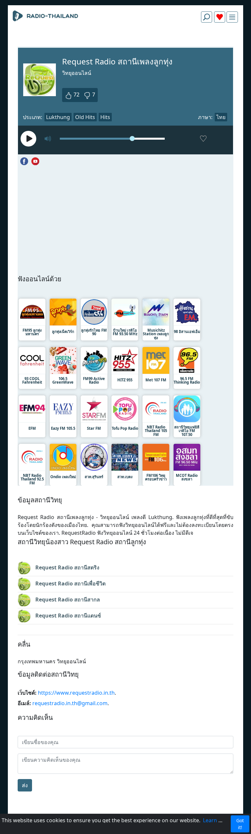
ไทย (221, 117)
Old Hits (85, 117)
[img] (232, 17)
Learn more (217, 820)
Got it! (240, 823)
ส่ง (25, 785)
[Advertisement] (125, 43)
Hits (105, 117)
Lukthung (58, 117)
